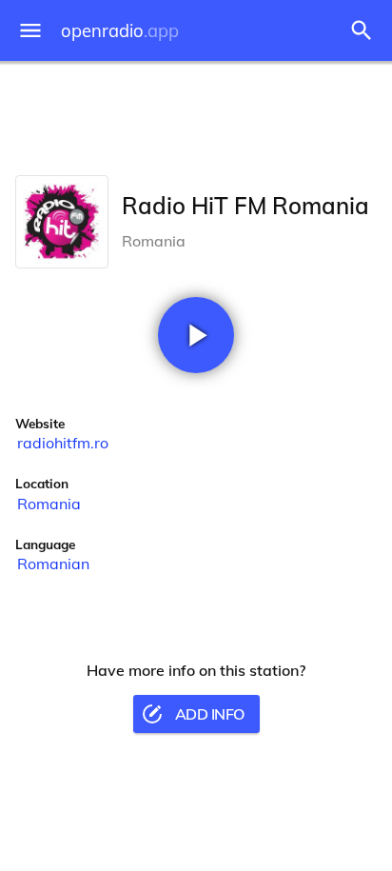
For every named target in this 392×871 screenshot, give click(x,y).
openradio (120, 31)
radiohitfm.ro (62, 442)
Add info (210, 713)
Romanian (53, 563)
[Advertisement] (196, 114)
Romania (49, 503)
